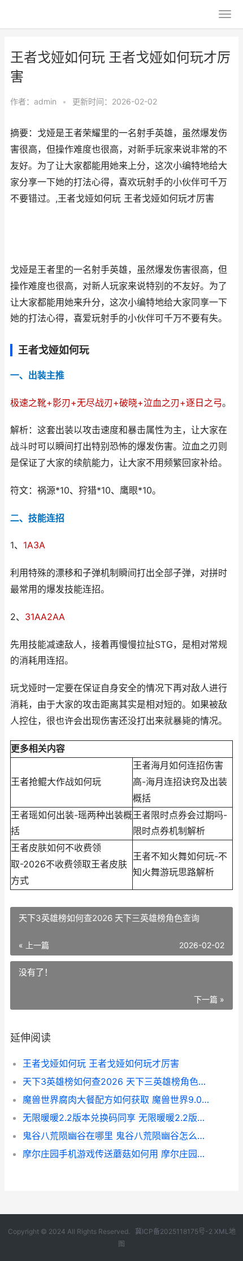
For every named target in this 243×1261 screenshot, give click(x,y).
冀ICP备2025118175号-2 (173, 1231)
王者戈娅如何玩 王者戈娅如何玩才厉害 (101, 1063)
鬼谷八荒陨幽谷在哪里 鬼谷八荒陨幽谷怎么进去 (117, 1135)
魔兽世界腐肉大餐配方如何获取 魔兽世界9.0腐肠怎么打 (117, 1099)
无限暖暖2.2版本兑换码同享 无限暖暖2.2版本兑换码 (117, 1117)
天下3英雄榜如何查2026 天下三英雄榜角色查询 (117, 1081)
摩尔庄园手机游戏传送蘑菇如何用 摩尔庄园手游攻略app (117, 1153)
